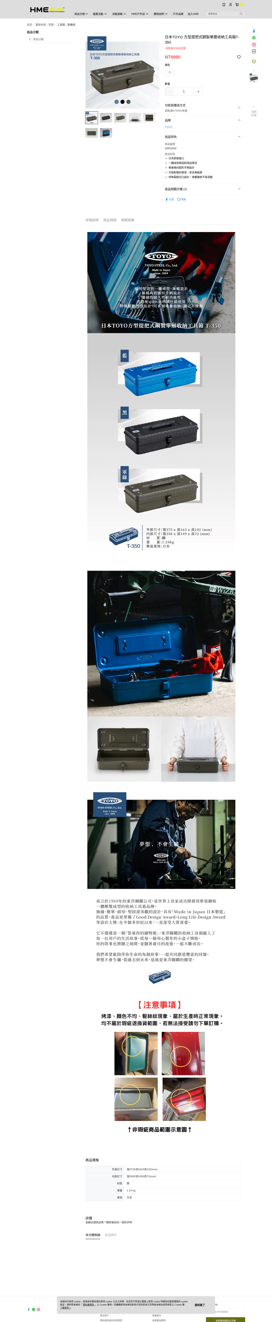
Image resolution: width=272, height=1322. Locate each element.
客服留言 (156, 1315)
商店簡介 (104, 1315)
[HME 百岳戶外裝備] (47, 10)
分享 (171, 199)
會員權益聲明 (159, 1320)
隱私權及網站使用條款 (111, 1320)
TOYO (168, 127)
